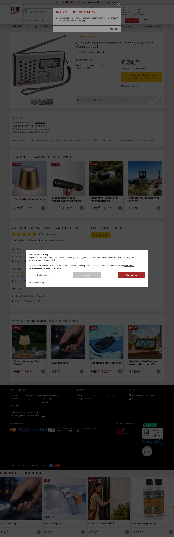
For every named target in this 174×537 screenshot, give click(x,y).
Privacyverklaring (36, 283)
